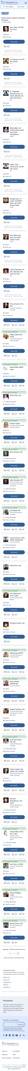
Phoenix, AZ (6, 977)
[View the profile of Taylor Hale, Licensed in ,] (6, 397)
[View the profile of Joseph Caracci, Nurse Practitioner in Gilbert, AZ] (6, 539)
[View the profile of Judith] (6, 166)
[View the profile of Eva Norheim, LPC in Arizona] (6, 61)
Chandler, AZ (6, 987)
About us (4, 1051)
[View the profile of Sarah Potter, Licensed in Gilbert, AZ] (6, 369)
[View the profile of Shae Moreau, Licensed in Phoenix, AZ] (6, 453)
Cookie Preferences (15, 1068)
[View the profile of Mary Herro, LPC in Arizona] (6, 29)
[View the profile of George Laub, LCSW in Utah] (6, 200)
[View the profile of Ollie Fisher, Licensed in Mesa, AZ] (6, 567)
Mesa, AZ (5, 984)
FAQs (14, 1054)
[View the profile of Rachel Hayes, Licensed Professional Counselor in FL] (6, 925)
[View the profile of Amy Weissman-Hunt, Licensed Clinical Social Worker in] (6, 595)
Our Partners (16, 1058)
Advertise (5, 1054)
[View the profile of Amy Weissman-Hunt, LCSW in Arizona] (6, 237)
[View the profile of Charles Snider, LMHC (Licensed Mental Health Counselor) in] (6, 770)
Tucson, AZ (6, 980)
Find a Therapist (6, 1058)
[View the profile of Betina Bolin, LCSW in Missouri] (6, 129)
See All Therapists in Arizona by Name (14, 957)
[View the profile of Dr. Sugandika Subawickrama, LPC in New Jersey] (6, 93)
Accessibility (16, 1051)
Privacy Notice (21, 1030)
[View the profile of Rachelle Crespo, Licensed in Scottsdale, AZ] (6, 624)
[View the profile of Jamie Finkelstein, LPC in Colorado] (6, 271)
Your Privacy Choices (17, 1066)
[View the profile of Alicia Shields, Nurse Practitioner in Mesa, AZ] (6, 683)
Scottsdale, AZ (7, 982)
